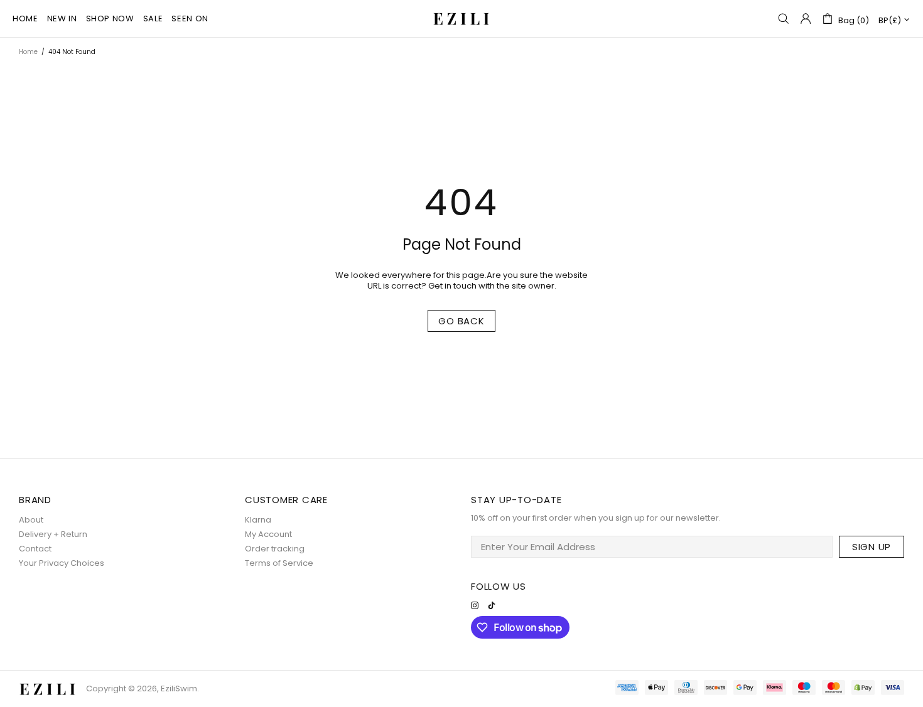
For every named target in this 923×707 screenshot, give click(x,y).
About (31, 519)
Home (28, 51)
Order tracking (275, 548)
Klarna (258, 519)
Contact (35, 548)
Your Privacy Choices (61, 563)
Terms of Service (279, 563)
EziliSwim (461, 18)
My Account (268, 534)
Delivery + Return (53, 534)
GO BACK (461, 320)
